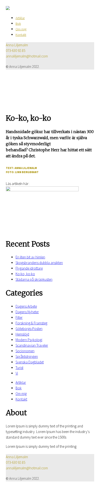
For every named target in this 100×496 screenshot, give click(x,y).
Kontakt (21, 34)
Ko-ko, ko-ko (25, 274)
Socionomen (25, 351)
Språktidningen (27, 356)
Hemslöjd (22, 334)
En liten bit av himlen (30, 257)
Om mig (21, 29)
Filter (19, 317)
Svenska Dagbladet (30, 362)
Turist (19, 367)
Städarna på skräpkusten (34, 279)
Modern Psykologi (29, 339)
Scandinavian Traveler (32, 345)
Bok (18, 23)
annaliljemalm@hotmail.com (27, 56)
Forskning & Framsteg (31, 323)
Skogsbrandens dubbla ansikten (39, 262)
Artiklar (20, 18)
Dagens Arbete (26, 306)
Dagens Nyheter (27, 312)
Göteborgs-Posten (29, 328)
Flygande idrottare (29, 268)
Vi (17, 373)
